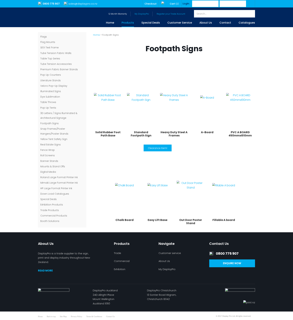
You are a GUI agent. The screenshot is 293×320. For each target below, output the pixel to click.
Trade (117, 253)
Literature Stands (50, 80)
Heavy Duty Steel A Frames (174, 133)
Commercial (122, 261)
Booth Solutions (49, 221)
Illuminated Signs (50, 91)
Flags (43, 36)
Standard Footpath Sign (141, 133)
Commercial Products (53, 215)
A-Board (207, 132)
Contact (225, 23)
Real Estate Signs (50, 144)
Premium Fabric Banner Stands (59, 69)
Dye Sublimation (50, 96)
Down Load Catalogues (54, 193)
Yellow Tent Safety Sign (53, 139)
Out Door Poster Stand (190, 221)
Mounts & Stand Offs (52, 166)
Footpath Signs (49, 123)
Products (128, 23)
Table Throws (48, 102)
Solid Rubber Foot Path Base (108, 133)
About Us (205, 23)
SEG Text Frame (49, 47)
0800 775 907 (51, 3)
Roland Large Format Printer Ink (59, 177)
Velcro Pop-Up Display (53, 86)
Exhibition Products (51, 204)
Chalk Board (124, 220)
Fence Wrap (47, 150)
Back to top (51, 316)
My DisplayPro (142, 13)
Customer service (170, 253)
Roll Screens (47, 155)
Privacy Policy (76, 316)
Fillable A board (223, 220)
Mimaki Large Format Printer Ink (59, 182)
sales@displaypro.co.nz (83, 3)
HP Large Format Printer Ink (56, 188)
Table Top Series (50, 58)
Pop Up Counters (50, 75)
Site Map (63, 316)
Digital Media (48, 172)
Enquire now (232, 263)
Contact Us (110, 316)
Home (110, 23)
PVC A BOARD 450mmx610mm (240, 133)
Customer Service (179, 23)
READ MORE (45, 270)
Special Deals (150, 23)
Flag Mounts (47, 42)
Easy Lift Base (157, 220)
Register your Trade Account (171, 13)
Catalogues (247, 23)
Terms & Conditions (94, 316)
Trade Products (49, 210)
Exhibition (119, 269)
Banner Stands (49, 161)
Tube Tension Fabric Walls (55, 53)
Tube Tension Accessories (56, 64)
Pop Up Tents (48, 107)
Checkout (150, 3)
